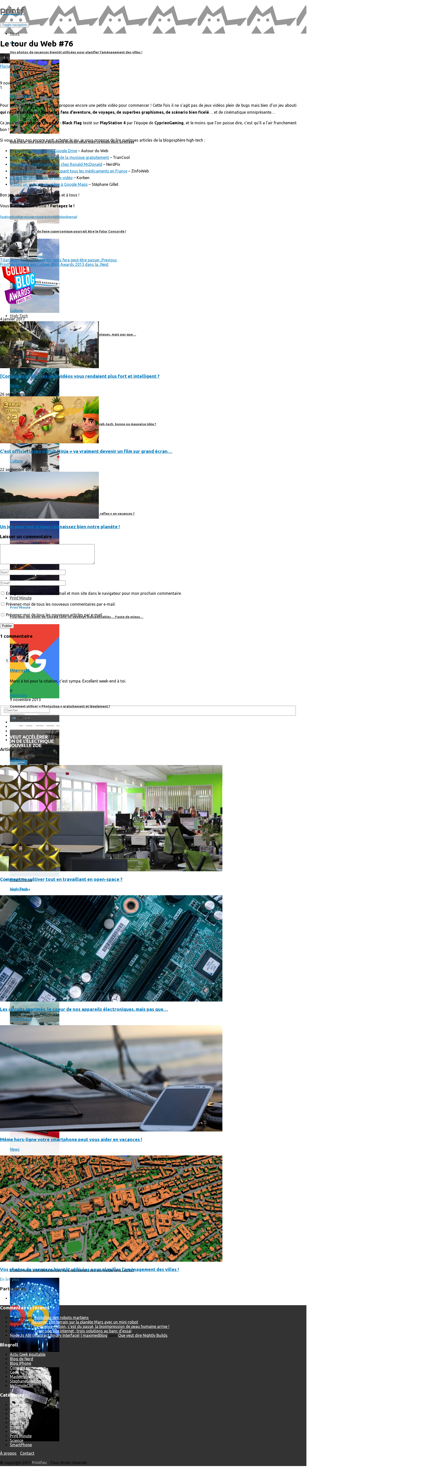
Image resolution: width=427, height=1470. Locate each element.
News (15, 385)
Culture (16, 310)
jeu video (18, 96)
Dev (13, 1413)
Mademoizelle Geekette (30, 1376)
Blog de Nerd (21, 1359)
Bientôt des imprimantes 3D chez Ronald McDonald (56, 164)
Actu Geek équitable (27, 1354)
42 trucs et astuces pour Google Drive (43, 151)
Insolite (16, 1427)
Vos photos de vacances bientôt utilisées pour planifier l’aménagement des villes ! (89, 1269)
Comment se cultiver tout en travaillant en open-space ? (61, 879)
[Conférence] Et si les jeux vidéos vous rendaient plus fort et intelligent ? (80, 376)
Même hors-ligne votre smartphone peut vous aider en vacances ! (71, 1139)
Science (16, 1440)
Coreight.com (22, 1367)
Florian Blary (11, 66)
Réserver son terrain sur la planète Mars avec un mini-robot (85, 1322)
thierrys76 (20, 670)
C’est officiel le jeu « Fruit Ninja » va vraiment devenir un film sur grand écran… (86, 451)
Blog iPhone (20, 1363)
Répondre (18, 695)
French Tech (20, 1298)
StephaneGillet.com (27, 1381)
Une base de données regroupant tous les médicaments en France (68, 171)
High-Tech (19, 889)
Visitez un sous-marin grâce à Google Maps (49, 184)
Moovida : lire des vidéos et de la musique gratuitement (59, 157)
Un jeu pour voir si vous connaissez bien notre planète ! (60, 526)
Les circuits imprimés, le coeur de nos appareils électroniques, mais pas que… (84, 1009)
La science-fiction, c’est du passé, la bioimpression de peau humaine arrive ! (101, 1326)
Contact (27, 1453)
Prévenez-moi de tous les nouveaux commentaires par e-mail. (60, 604)
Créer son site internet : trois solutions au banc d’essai (83, 1331)
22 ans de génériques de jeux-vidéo (41, 177)
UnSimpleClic (21, 1385)
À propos (8, 1453)
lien (29, 96)
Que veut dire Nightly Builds (143, 1335)
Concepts (18, 1405)
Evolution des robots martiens (61, 1317)
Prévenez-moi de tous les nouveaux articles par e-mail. (54, 615)
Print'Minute (21, 1436)
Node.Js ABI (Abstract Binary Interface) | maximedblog (58, 1335)
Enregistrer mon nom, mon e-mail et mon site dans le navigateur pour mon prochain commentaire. (94, 593)
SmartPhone (21, 1019)
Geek (14, 74)
